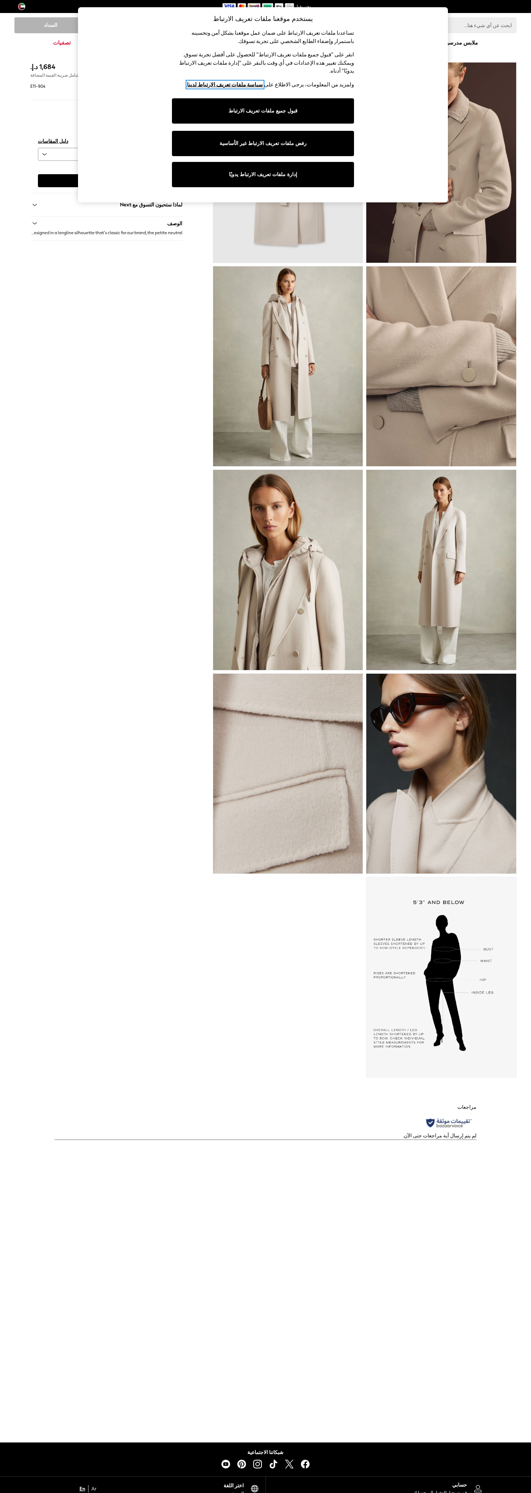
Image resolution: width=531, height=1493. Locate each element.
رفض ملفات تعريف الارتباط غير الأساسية (263, 143)
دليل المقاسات (53, 141)
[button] (106, 223)
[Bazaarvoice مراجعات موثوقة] (449, 1122)
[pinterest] (242, 1464)
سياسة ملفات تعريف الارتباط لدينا (225, 84)
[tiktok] (273, 1464)
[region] (263, 104)
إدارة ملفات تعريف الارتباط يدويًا (263, 174)
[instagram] (258, 1464)
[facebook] (305, 1464)
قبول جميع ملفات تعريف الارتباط (263, 111)
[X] (289, 1464)
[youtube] (226, 1464)
